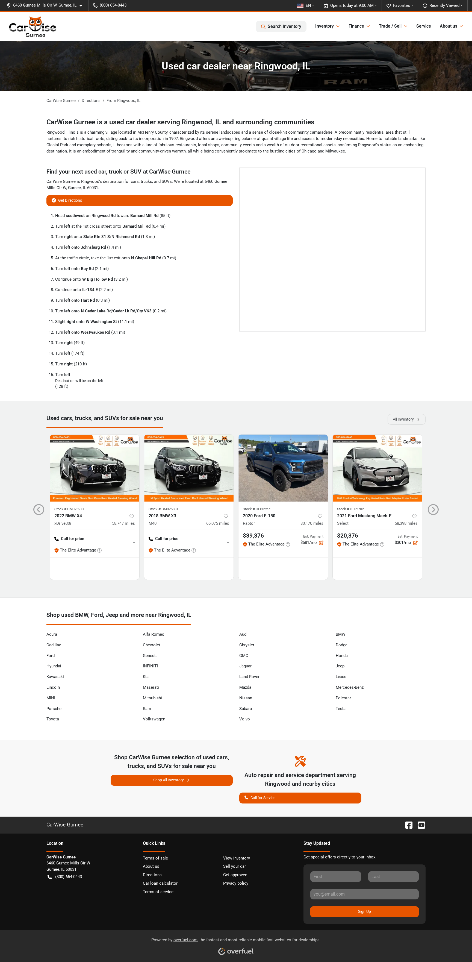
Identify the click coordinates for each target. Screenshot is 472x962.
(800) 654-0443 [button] (113, 5)
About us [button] (448, 26)
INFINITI (150, 666)
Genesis (150, 655)
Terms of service (158, 891)
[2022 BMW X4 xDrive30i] (94, 468)
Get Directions (70, 200)
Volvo (244, 719)
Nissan (245, 698)
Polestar (343, 698)
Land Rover (249, 676)
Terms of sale (155, 858)
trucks (146, 181)
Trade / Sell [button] (390, 26)
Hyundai (53, 666)
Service (423, 26)
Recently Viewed (444, 5)
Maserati (151, 687)
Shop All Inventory (168, 780)
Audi (243, 634)
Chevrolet (151, 645)
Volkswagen (154, 719)
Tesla (341, 708)
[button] (46, 5)
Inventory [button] (324, 26)
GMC (243, 655)
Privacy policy (235, 883)
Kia (146, 676)
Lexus (341, 676)
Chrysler (246, 645)
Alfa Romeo (153, 634)
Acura (51, 634)
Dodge (341, 645)
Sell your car (234, 866)
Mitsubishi (152, 698)
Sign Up (364, 911)
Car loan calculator (160, 883)
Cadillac (53, 645)
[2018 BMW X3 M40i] (189, 468)
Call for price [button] (72, 538)
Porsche (53, 708)
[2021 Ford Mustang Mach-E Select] (377, 468)
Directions (152, 874)
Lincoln (53, 687)
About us (151, 866)
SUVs (167, 181)
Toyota (52, 719)
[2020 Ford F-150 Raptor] (283, 468)
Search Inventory (284, 26)
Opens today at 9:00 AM (352, 5)
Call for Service (262, 798)
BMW (340, 634)
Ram (147, 708)
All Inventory (403, 419)
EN (308, 5)
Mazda (245, 687)
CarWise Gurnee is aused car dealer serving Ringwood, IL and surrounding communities (180, 122)
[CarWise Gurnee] (33, 26)
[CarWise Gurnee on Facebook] (406, 825)
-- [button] (134, 542)
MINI (50, 698)
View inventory (236, 858)
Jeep (340, 666)
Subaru (245, 708)
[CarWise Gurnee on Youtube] (419, 825)
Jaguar (245, 666)
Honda (342, 655)
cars (135, 181)
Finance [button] (356, 26)
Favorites (401, 5)
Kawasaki (55, 676)
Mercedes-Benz (350, 687)
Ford (50, 655)
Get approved (235, 874)
